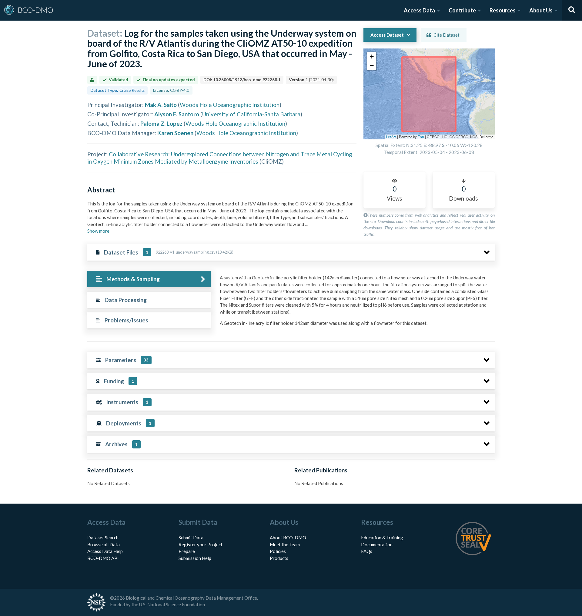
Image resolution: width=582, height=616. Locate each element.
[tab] (149, 279)
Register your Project (200, 544)
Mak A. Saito (161, 104)
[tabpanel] (355, 302)
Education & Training (382, 537)
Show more (98, 231)
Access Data (419, 10)
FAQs (366, 551)
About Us (541, 10)
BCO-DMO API (103, 558)
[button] (371, 56)
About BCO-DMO (288, 537)
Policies (278, 551)
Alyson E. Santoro (176, 114)
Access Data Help (105, 551)
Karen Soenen (175, 132)
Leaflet (391, 136)
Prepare (187, 551)
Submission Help (195, 558)
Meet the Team (285, 544)
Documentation (377, 544)
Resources (503, 10)
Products (279, 558)
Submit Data (191, 537)
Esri (421, 136)
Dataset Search (103, 537)
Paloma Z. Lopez (161, 123)
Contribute (462, 10)
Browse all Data (103, 544)
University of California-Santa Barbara (251, 114)
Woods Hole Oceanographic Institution (229, 104)
